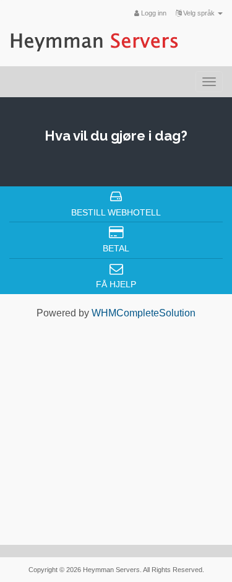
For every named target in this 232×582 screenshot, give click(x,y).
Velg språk (199, 13)
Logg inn (152, 13)
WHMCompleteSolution (143, 313)
